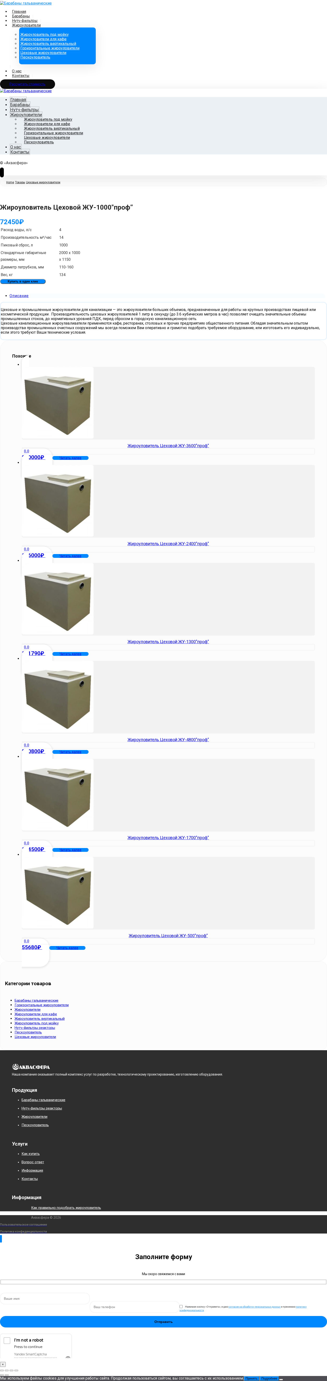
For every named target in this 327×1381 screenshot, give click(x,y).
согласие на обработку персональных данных (255, 1306)
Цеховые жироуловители (35, 1037)
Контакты (30, 1179)
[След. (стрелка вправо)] (7, 1375)
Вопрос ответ (33, 1162)
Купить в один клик (23, 281)
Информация (32, 1170)
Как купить (31, 1154)
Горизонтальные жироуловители (42, 1005)
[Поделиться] (11, 1370)
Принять (252, 1378)
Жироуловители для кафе (36, 1014)
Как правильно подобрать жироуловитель (66, 1208)
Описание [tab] (19, 296)
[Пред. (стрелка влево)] (2, 1375)
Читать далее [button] (70, 458)
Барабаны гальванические (36, 1000)
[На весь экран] (7, 1370)
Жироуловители (27, 1009)
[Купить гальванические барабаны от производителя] (26, 2)
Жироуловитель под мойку (37, 1023)
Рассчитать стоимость (27, 84)
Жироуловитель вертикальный (40, 1019)
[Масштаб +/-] (2, 1370)
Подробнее (269, 1378)
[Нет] (281, 1379)
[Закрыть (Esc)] (16, 1370)
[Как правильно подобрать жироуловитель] (19, 1212)
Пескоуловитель (28, 1032)
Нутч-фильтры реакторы (35, 1028)
